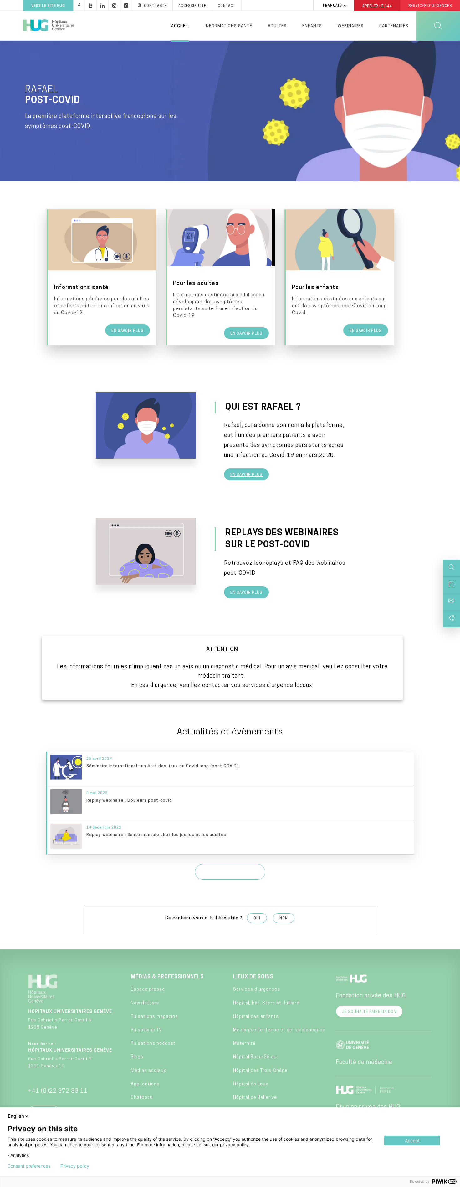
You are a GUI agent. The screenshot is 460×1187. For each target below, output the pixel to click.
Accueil (180, 26)
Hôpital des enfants (256, 1016)
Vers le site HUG (48, 6)
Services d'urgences (256, 989)
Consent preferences (29, 1166)
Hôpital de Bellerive (255, 1097)
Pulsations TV (146, 1030)
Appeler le (377, 6)
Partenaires (393, 26)
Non (283, 918)
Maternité (244, 1043)
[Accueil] (48, 25)
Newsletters (145, 1003)
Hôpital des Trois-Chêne (260, 1071)
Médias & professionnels (167, 976)
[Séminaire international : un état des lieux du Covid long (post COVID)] (230, 769)
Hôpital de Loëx (250, 1084)
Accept (412, 1140)
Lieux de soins (253, 976)
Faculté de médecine (364, 1062)
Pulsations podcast (153, 1043)
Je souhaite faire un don (369, 1012)
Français (332, 6)
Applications (145, 1084)
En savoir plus (246, 475)
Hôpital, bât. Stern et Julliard (266, 1003)
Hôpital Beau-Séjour (256, 1057)
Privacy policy (74, 1166)
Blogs (137, 1057)
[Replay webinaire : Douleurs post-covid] (230, 803)
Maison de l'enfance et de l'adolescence (279, 1030)
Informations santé (228, 26)
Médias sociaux (148, 1071)
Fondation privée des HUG (371, 996)
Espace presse (148, 989)
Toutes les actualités (230, 872)
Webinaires (351, 26)
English (16, 1116)
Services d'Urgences (430, 6)
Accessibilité (192, 6)
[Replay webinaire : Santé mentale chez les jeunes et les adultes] (230, 837)
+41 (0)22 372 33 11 (58, 1091)
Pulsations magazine (154, 1016)
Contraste (155, 6)
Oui (256, 918)
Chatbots (141, 1097)
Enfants (312, 26)
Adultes (277, 26)
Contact (227, 6)
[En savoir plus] (102, 277)
